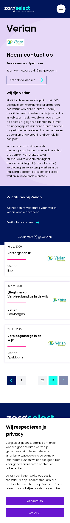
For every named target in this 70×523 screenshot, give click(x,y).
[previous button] (11, 380)
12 (42, 380)
